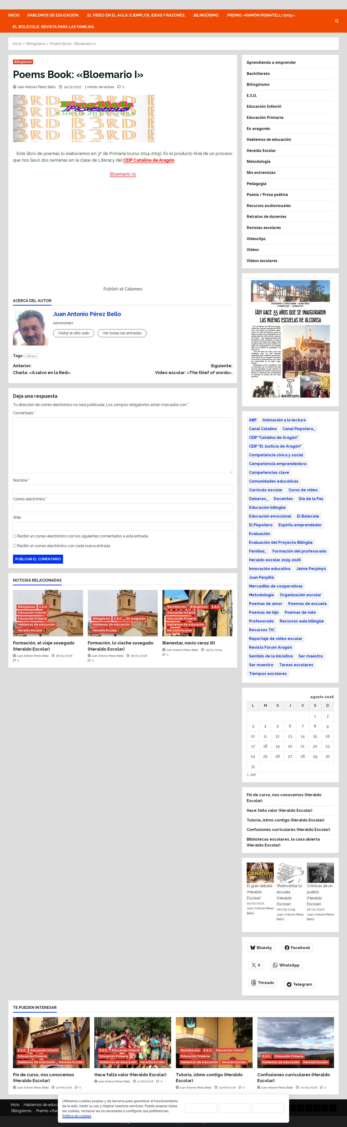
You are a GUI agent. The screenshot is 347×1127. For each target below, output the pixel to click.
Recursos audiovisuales (269, 205)
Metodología (259, 161)
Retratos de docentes (266, 216)
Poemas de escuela (307, 603)
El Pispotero (261, 525)
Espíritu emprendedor (300, 525)
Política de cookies (76, 1116)
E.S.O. (43, 607)
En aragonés (135, 618)
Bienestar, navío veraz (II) (188, 642)
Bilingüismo (23, 62)
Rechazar (235, 1108)
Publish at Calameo (122, 288)
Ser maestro (261, 665)
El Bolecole (308, 516)
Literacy (31, 356)
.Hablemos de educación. (53, 15)
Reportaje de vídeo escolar (275, 638)
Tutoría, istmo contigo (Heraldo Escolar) (285, 820)
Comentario (24, 413)
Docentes (283, 499)
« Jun (251, 774)
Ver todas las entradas (122, 333)
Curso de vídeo (303, 490)
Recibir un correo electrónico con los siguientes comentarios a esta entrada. (82, 536)
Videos (253, 249)
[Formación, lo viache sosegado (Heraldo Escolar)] (123, 613)
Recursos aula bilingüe (302, 621)
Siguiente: (194, 369)
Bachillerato (176, 607)
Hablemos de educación (36, 624)
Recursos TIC (262, 630)
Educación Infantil (32, 612)
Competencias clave (269, 472)
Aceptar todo (201, 1108)
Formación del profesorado (299, 551)
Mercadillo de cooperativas (276, 586)
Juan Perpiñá (261, 577)
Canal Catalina (263, 429)
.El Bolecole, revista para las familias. (53, 27)
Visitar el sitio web (73, 333)
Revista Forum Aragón (270, 647)
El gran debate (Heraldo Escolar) (259, 892)
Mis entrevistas (261, 172)
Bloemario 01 (123, 174)
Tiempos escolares (268, 673)
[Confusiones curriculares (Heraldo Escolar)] (295, 1042)
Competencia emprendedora (277, 464)
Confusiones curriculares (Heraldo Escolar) (288, 829)
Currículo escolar (266, 490)
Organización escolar (300, 595)
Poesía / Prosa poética (267, 194)
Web (17, 517)
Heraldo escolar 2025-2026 (275, 560)
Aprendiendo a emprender (271, 62)
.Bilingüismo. (206, 15)
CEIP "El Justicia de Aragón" (275, 446)
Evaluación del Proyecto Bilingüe (281, 542)
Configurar (268, 1108)
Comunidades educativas (273, 481)
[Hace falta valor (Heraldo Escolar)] (132, 1042)
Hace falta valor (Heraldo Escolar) (279, 810)
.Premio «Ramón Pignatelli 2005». (261, 15)
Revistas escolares (264, 227)
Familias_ (258, 551)
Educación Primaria (32, 618)
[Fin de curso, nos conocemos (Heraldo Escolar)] (51, 1042)
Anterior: (42, 369)
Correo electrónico (30, 499)
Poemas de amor (265, 603)
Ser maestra (311, 656)
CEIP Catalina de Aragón (148, 160)
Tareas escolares (296, 665)
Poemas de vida (300, 612)
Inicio (14, 15)
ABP (253, 420)
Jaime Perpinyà (311, 568)
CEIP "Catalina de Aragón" (273, 437)
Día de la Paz (311, 499)
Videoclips (256, 238)
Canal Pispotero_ (299, 429)
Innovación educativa (269, 568)
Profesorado (261, 621)
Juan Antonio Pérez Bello (36, 87)
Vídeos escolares (262, 260)
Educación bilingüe (267, 507)
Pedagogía (257, 183)
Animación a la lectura (284, 420)
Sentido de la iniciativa (271, 656)
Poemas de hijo (264, 612)
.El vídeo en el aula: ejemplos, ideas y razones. (136, 15)
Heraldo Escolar (30, 630)
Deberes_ (258, 499)
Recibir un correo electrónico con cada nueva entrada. (64, 546)
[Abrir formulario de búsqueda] (337, 21)
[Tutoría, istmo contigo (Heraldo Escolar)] (214, 1042)
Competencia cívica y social (276, 455)
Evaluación (259, 533)
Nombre (21, 480)
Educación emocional (270, 516)
